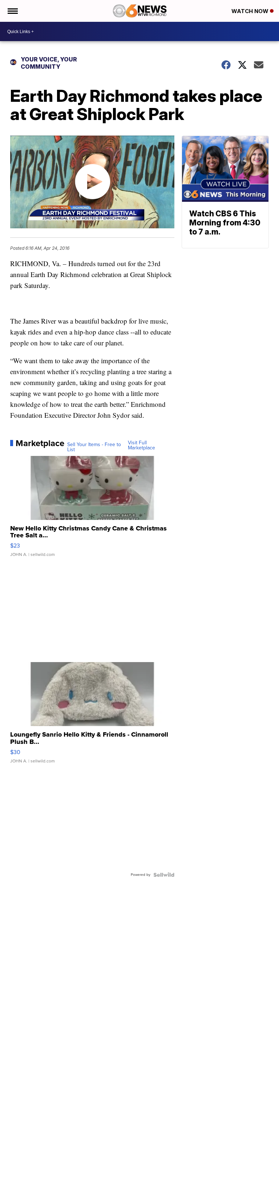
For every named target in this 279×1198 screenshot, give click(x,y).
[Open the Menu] (12, 11)
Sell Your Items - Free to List (94, 447)
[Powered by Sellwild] (163, 874)
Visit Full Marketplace (141, 445)
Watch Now (250, 11)
